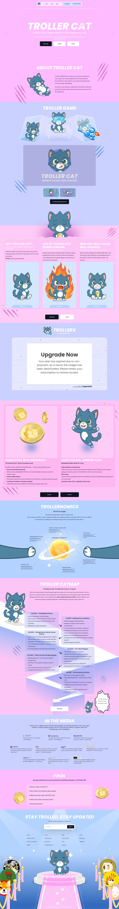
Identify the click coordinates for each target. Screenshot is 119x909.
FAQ (63, 841)
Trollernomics (47, 838)
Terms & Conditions (32, 841)
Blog (57, 4)
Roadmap (82, 838)
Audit (80, 835)
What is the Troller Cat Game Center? (41, 799)
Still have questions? (36, 804)
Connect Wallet (77, 3)
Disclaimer (47, 841)
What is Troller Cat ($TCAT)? (39, 787)
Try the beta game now (59, 201)
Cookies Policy (30, 838)
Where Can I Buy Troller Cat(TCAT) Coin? (42, 795)
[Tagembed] (86, 386)
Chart (46, 4)
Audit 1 (49, 494)
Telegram (81, 841)
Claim (51, 4)
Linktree (64, 845)
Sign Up (71, 826)
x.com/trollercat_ (64, 333)
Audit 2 (69, 494)
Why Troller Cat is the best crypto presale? (43, 791)
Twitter (28, 845)
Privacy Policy (65, 838)
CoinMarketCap (48, 845)
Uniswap (67, 4)
